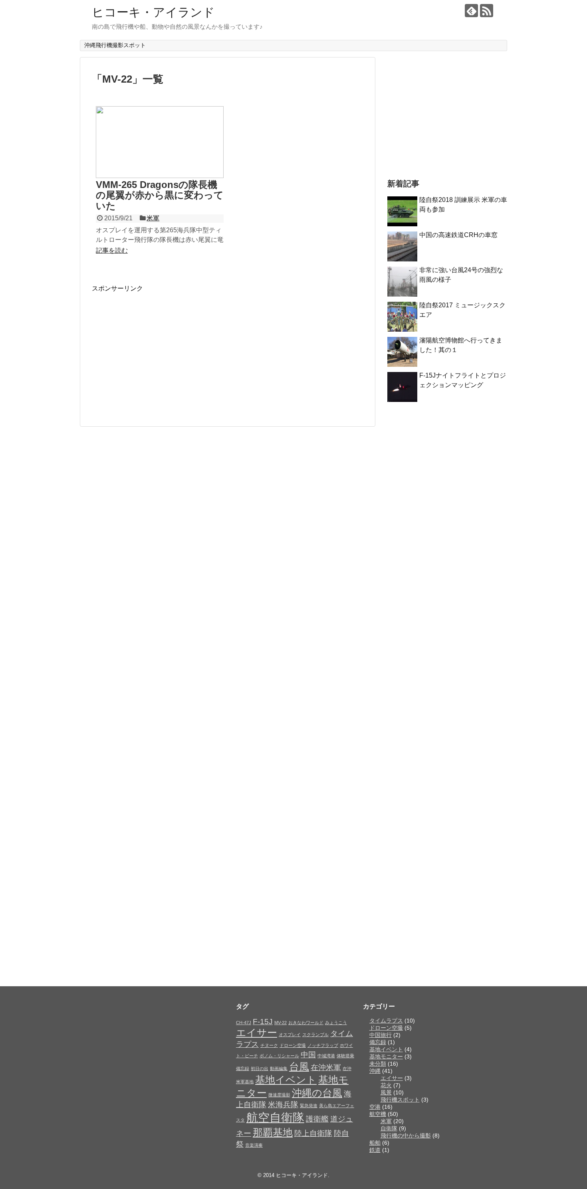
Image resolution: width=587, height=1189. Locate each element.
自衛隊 (389, 1128)
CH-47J (243, 1022)
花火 (386, 1085)
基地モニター (386, 1056)
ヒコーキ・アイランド (153, 12)
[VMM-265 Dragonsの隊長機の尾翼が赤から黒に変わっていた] (160, 142)
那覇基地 (273, 1132)
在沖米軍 (326, 1067)
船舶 (375, 1143)
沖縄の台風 (317, 1093)
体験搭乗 (345, 1055)
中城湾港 (326, 1055)
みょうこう (336, 1022)
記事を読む (112, 250)
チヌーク (269, 1045)
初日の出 (259, 1068)
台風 (299, 1066)
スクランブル (315, 1034)
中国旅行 (380, 1035)
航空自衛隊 (275, 1117)
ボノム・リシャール (279, 1055)
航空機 (377, 1114)
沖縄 (375, 1071)
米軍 (153, 218)
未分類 (377, 1063)
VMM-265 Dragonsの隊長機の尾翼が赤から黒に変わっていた (160, 195)
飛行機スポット (400, 1099)
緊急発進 (308, 1105)
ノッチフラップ (322, 1045)
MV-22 (280, 1022)
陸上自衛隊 (313, 1133)
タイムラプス (386, 1020)
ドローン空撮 (293, 1045)
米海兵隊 (283, 1104)
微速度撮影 (279, 1094)
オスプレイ (290, 1034)
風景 (386, 1092)
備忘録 (242, 1068)
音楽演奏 (254, 1145)
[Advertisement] (159, 349)
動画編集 (279, 1068)
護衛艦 (317, 1119)
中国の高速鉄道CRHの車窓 (458, 234)
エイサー (256, 1032)
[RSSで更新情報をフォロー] (486, 10)
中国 (308, 1055)
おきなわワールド (305, 1022)
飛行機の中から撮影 (406, 1135)
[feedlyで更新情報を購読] (471, 10)
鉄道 (375, 1150)
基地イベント (286, 1079)
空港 (375, 1107)
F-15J (263, 1021)
